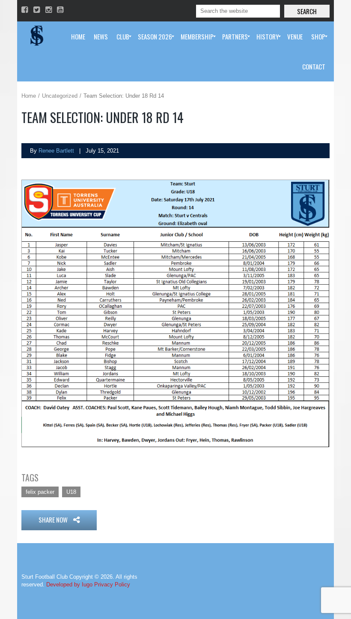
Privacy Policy (112, 584)
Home (28, 96)
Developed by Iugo (69, 584)
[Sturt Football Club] (36, 36)
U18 (71, 492)
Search (307, 11)
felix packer (40, 492)
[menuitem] (78, 36)
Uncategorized (59, 96)
